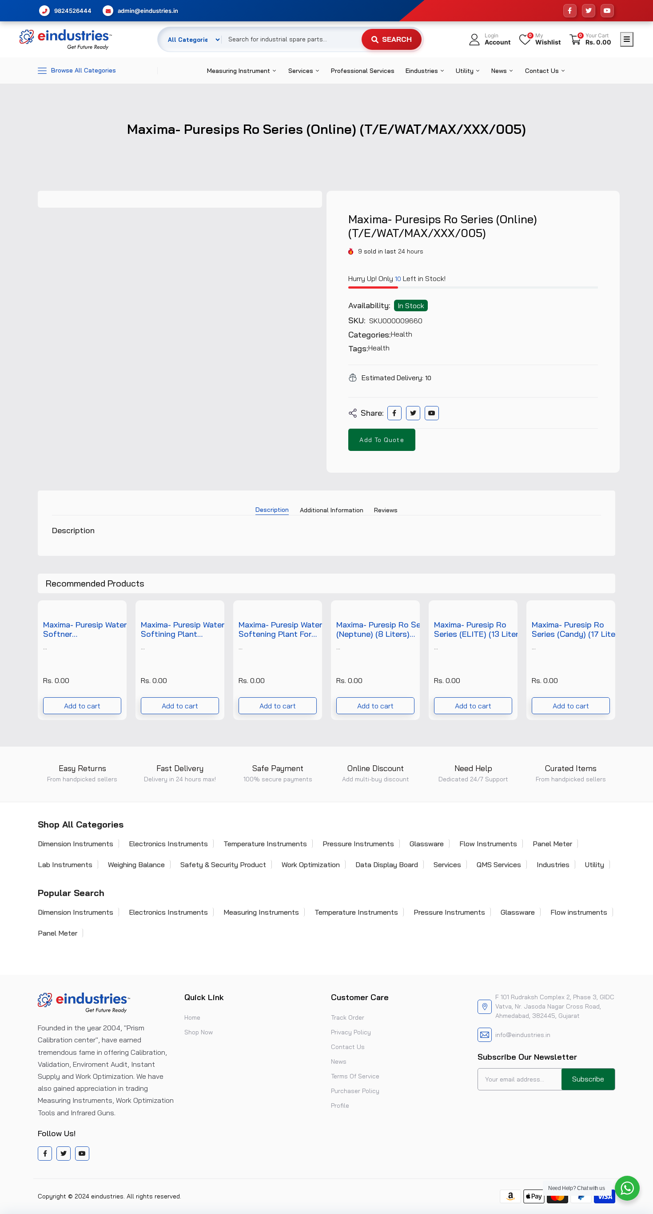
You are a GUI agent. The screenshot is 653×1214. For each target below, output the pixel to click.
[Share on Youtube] (431, 413)
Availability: (369, 305)
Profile (340, 1105)
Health (401, 334)
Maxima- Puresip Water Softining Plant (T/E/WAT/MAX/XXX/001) (190, 629)
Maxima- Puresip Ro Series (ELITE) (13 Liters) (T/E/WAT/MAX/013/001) (482, 629)
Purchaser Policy (355, 1091)
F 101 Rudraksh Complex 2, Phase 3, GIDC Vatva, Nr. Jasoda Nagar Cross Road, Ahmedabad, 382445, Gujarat (554, 1006)
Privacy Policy (351, 1032)
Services (301, 71)
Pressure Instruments (358, 843)
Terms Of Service (355, 1076)
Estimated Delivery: (392, 378)
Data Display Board (386, 864)
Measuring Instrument (239, 71)
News (500, 71)
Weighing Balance (136, 864)
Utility (465, 71)
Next (615, 660)
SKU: (357, 321)
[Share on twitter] (413, 413)
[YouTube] (607, 10)
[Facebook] (570, 10)
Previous (38, 660)
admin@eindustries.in (148, 10)
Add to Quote (381, 440)
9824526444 (73, 10)
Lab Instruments (65, 864)
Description (272, 510)
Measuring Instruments (261, 912)
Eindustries (423, 71)
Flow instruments (578, 912)
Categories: (369, 335)
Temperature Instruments (265, 843)
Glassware (427, 843)
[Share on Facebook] (394, 413)
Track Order (347, 1017)
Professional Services (362, 71)
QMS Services (499, 864)
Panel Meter (552, 843)
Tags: (358, 349)
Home (192, 1017)
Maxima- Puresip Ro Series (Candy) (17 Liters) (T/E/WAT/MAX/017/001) (580, 629)
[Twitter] (588, 10)
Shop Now (198, 1032)
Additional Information (331, 510)
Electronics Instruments (168, 843)
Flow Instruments (488, 843)
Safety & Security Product (223, 864)
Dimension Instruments (75, 843)
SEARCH (397, 39)
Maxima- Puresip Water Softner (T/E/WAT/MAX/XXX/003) (93, 629)
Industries (553, 864)
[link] (115, 612)
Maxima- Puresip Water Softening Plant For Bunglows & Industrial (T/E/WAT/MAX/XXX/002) (288, 629)
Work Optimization (311, 864)
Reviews (386, 510)
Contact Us (543, 71)
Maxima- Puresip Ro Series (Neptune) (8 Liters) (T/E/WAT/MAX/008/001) (385, 629)
